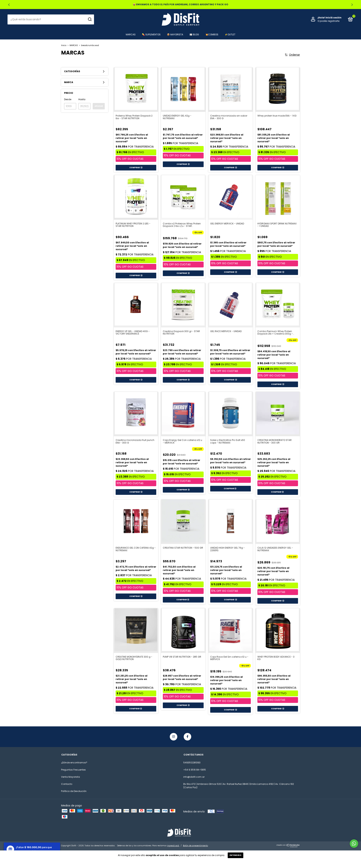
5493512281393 (191, 762)
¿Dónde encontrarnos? (74, 762)
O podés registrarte (328, 21)
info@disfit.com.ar (194, 776)
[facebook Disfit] (187, 736)
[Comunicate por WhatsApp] (354, 843)
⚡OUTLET (230, 34)
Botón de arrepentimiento (195, 845)
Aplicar (99, 106)
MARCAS (131, 34)
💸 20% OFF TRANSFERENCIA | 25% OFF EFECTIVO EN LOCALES (181, 4)
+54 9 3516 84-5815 (194, 769)
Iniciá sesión (333, 17)
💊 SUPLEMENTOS (151, 34)
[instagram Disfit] (173, 736)
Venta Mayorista (70, 776)
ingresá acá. (173, 845)
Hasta (81, 99)
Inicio (63, 45)
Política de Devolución (73, 791)
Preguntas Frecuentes (73, 769)
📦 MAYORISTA (175, 34)
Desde (67, 99)
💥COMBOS (211, 34)
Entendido (235, 855)
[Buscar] (89, 19)
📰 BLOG (194, 34)
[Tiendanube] (288, 846)
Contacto (66, 784)
